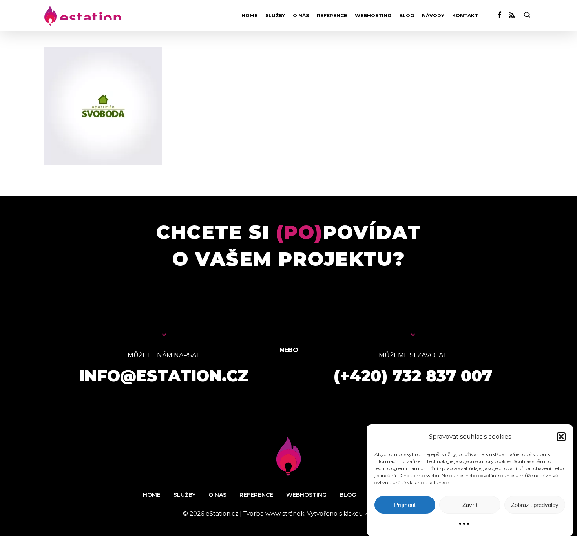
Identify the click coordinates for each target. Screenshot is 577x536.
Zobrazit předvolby (535, 504)
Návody (433, 15)
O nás (301, 15)
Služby (275, 15)
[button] (561, 437)
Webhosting (373, 15)
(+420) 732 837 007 (413, 375)
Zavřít (469, 504)
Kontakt (465, 15)
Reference (332, 15)
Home (249, 15)
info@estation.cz (164, 375)
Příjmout (405, 504)
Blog (406, 15)
